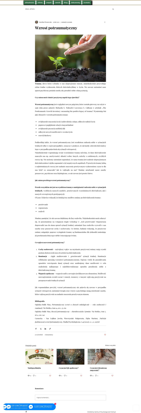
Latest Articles (30, 9)
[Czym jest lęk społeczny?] (71, 357)
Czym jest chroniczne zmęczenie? (98, 369)
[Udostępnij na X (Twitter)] (41, 329)
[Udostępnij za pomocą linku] (50, 329)
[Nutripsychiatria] (39, 356)
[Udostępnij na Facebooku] (36, 329)
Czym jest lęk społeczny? (68, 368)
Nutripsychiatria (34, 368)
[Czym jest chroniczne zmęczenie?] (102, 356)
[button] (113, 9)
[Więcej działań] (105, 22)
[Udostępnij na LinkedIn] (45, 329)
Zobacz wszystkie (110, 345)
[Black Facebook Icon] (26, 412)
